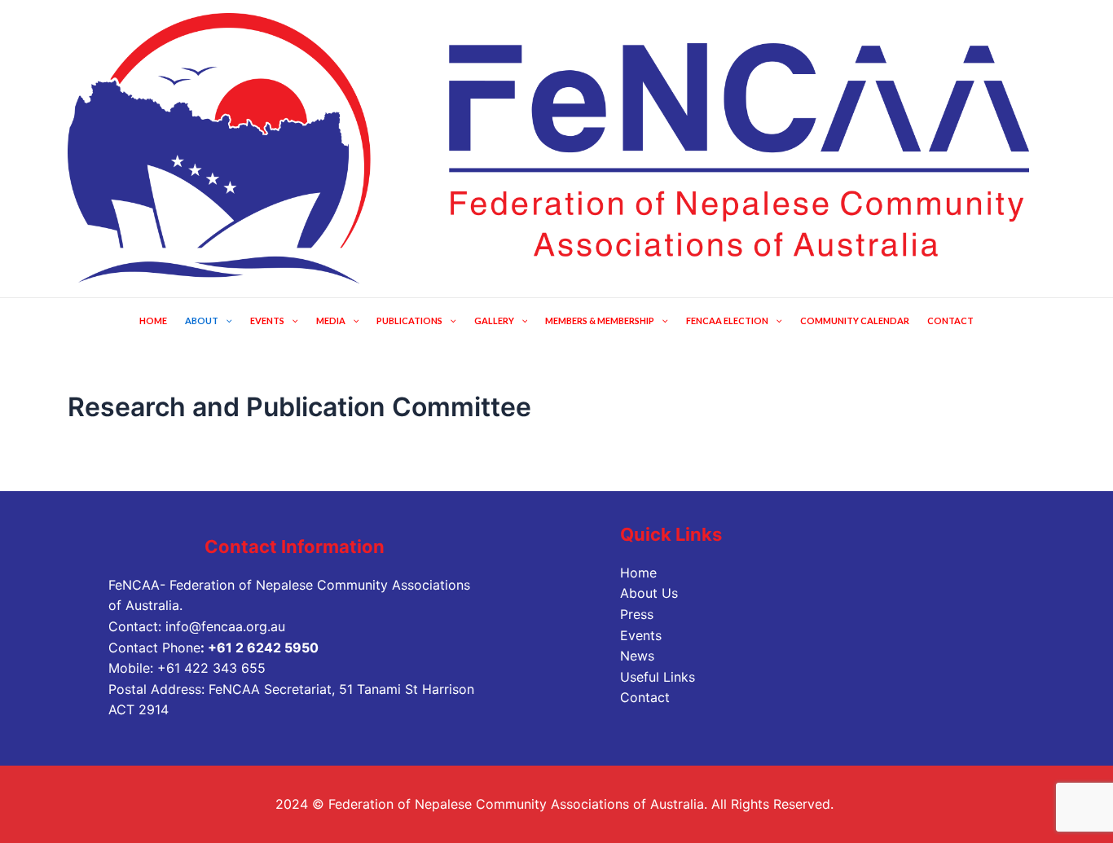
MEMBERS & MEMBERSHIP (599, 320)
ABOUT (201, 320)
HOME (153, 320)
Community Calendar (854, 320)
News (637, 656)
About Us (649, 593)
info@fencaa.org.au (225, 626)
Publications (409, 320)
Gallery (494, 320)
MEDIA (330, 320)
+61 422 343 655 (211, 668)
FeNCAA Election (727, 320)
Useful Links (657, 677)
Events (641, 635)
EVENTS (267, 320)
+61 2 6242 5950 (263, 647)
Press (636, 614)
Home (638, 572)
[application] (225, 320)
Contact (950, 320)
